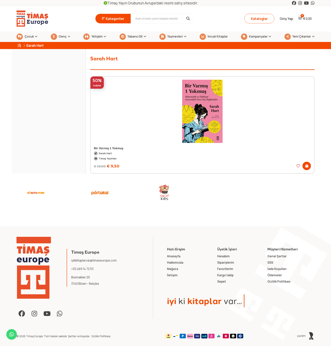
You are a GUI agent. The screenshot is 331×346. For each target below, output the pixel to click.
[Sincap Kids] (163, 192)
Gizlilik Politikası (101, 336)
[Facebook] (294, 3)
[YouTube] (306, 3)
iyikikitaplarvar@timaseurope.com (94, 260)
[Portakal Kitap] (99, 192)
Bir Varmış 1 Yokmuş (108, 148)
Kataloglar (259, 18)
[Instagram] (300, 3)
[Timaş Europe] (33, 268)
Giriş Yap (286, 18)
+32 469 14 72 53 (82, 269)
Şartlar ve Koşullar (79, 336)
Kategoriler (115, 18)
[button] (306, 166)
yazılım (301, 336)
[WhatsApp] (313, 3)
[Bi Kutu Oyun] (35, 192)
